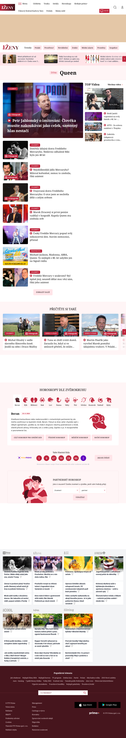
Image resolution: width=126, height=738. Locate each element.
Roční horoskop (101, 437)
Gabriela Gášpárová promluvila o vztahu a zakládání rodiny (113, 138)
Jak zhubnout (15, 678)
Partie (76, 678)
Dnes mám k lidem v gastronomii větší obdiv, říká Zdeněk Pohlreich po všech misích (47, 598)
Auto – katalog (18, 681)
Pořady (49, 11)
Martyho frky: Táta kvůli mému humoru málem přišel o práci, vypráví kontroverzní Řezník (46, 631)
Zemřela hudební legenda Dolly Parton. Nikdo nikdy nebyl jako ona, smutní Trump (16, 574)
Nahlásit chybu (11, 730)
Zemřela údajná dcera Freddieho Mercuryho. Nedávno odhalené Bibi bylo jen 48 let (49, 151)
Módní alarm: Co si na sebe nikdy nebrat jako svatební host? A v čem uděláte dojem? (111, 60)
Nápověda (36, 722)
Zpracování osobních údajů (42, 718)
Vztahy (47, 3)
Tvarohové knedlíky (56, 684)
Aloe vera (89, 681)
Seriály (56, 3)
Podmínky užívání (13, 718)
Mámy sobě (60, 11)
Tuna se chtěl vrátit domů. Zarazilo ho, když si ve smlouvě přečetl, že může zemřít (60, 344)
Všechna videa (114, 84)
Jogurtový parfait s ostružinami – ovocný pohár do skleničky (109, 573)
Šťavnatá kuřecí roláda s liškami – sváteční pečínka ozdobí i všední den (108, 598)
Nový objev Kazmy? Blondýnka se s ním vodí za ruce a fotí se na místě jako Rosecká (48, 655)
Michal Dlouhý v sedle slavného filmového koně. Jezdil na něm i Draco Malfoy (21, 343)
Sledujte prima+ (81, 3)
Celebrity (37, 3)
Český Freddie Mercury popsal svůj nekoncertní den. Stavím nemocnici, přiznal (51, 236)
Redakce (35, 726)
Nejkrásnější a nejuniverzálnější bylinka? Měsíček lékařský (77, 630)
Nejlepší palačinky (73, 684)
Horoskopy (66, 3)
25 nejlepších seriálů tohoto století (15, 630)
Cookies (9, 722)
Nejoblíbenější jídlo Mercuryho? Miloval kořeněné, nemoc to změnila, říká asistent (50, 173)
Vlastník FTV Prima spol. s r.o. (17, 726)
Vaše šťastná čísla (61, 452)
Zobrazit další (43, 292)
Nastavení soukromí (39, 730)
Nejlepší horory (44, 678)
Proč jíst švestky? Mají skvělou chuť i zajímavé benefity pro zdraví (77, 643)
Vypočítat (80, 497)
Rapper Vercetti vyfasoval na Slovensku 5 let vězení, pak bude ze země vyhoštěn (47, 643)
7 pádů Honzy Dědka (33, 681)
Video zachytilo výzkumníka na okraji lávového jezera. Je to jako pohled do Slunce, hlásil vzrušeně (78, 600)
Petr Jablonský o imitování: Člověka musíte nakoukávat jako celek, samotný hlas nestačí (42, 125)
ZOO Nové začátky (109, 678)
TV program (56, 678)
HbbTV (8, 714)
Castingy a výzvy (38, 711)
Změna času (67, 678)
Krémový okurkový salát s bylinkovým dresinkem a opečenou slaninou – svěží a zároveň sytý (107, 588)
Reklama (9, 711)
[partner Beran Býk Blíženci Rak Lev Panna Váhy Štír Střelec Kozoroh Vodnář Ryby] (93, 490)
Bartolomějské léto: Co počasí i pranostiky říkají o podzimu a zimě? (77, 655)
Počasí (82, 678)
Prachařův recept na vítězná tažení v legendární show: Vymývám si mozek (46, 586)
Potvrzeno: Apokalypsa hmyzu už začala (78, 573)
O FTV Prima (10, 703)
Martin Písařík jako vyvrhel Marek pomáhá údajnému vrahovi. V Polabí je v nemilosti (99, 344)
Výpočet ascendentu (39, 684)
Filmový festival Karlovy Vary (30, 11)
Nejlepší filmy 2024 (29, 678)
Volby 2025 (47, 681)
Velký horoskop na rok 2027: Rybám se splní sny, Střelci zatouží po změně (69, 58)
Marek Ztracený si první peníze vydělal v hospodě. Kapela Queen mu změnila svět (50, 215)
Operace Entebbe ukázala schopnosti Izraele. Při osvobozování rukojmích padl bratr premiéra (76, 588)
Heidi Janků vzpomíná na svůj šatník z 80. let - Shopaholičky (112, 117)
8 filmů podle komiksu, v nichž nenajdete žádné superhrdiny (15, 642)
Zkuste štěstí (103, 458)
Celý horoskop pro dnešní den (28, 437)
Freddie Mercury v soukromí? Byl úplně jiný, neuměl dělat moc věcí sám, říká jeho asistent (51, 279)
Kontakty (35, 714)
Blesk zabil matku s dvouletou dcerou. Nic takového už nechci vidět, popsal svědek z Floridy (16, 598)
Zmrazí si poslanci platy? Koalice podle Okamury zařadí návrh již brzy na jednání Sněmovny (17, 586)
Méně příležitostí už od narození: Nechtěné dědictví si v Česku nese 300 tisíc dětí (29, 60)
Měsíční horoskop (79, 437)
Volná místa (10, 707)
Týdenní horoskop (56, 437)
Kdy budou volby (93, 678)
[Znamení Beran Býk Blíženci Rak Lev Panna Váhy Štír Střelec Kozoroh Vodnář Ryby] (66, 490)
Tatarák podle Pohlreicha (74, 681)
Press (34, 707)
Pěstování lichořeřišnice (104, 681)
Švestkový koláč (88, 684)
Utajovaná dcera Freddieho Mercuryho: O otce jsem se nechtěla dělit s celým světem (49, 194)
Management (37, 703)
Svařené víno (58, 681)
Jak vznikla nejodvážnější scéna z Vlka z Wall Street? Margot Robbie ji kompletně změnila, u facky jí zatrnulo (16, 657)
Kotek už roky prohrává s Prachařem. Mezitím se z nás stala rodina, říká (46, 574)
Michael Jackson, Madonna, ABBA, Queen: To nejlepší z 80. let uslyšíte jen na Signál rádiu (51, 258)
